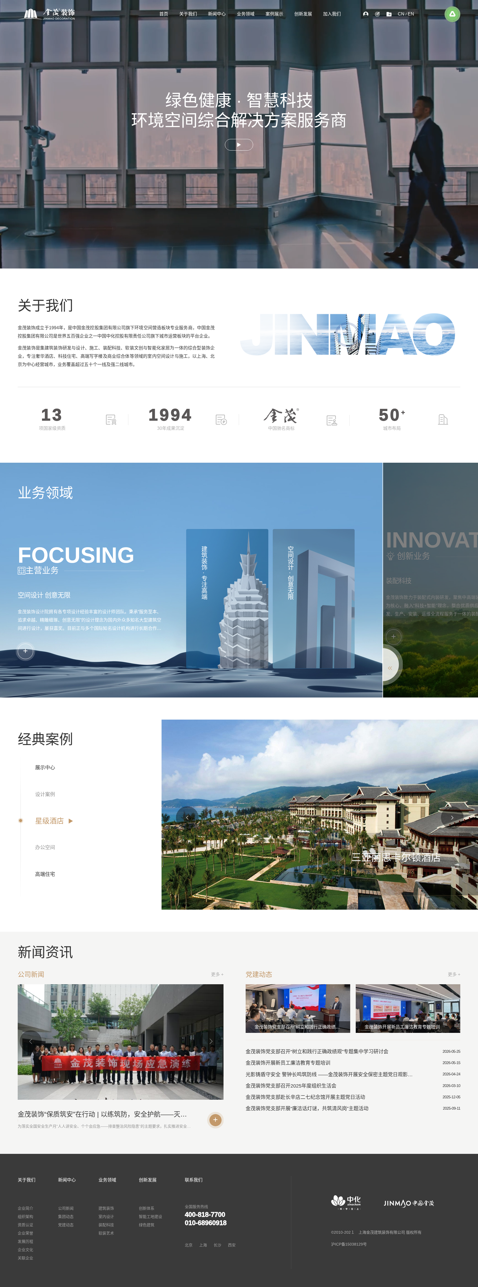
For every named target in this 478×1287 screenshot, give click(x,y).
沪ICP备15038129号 (349, 1244)
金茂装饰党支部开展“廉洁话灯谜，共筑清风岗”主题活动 (307, 1108)
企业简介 (25, 1208)
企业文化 (25, 1249)
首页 (163, 14)
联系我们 (193, 1180)
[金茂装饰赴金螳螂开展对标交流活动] (121, 1045)
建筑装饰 (106, 1208)
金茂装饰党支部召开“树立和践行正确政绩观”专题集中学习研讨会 (302, 1027)
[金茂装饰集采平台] (377, 14)
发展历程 (25, 1241)
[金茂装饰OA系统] (365, 14)
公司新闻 (66, 1208)
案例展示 (274, 14)
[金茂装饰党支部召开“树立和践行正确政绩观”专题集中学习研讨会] (298, 1008)
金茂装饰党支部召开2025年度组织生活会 (291, 1086)
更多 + (217, 974)
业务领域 (245, 14)
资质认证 (25, 1225)
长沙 (217, 1245)
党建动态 (66, 1225)
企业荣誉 (25, 1233)
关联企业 (25, 1258)
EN (411, 14)
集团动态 (66, 1216)
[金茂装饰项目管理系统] (389, 14)
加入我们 (332, 14)
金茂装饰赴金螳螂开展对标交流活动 (71, 1114)
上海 (203, 1245)
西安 (232, 1245)
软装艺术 (106, 1233)
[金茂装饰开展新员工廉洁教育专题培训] (408, 1008)
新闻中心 (217, 14)
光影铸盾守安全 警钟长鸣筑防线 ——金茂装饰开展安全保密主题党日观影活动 (331, 1074)
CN (401, 14)
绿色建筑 (146, 1225)
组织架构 (25, 1216)
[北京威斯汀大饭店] (320, 815)
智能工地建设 (150, 1216)
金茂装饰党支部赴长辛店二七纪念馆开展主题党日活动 (305, 1097)
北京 (189, 1245)
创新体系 (146, 1208)
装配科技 (106, 1225)
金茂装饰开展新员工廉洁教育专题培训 (402, 1027)
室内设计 (106, 1216)
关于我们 (188, 14)
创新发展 (303, 14)
